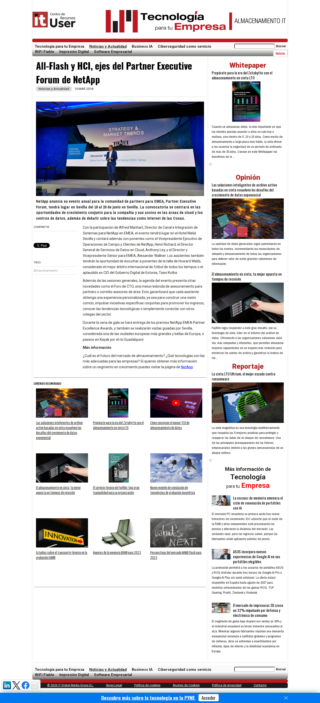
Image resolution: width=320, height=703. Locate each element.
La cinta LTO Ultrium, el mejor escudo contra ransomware (243, 376)
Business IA (142, 46)
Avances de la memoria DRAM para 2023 (117, 552)
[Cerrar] (286, 698)
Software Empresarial (113, 51)
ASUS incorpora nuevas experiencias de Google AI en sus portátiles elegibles (256, 556)
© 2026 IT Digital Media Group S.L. (70, 685)
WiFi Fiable (44, 51)
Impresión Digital (74, 51)
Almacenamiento (46, 270)
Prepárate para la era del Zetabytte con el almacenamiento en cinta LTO (242, 75)
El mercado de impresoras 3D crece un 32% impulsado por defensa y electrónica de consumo (258, 610)
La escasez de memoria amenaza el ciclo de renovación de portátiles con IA (258, 503)
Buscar (281, 46)
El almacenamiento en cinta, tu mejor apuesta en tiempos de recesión (247, 276)
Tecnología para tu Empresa (59, 46)
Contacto (260, 685)
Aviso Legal (114, 685)
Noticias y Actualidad (108, 46)
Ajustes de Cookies (186, 685)
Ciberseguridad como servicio (184, 46)
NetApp (187, 367)
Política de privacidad (227, 685)
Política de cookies (147, 685)
